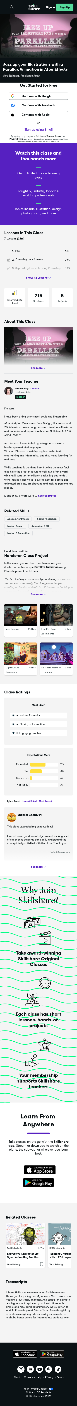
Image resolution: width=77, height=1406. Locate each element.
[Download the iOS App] (25, 1354)
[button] (6, 7)
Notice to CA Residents (38, 1392)
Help (39, 1377)
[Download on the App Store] (38, 1170)
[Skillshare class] (25, 1234)
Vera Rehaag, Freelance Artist (21, 75)
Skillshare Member (51, 667)
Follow (35, 388)
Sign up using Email (38, 129)
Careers (28, 1377)
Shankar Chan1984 (30, 814)
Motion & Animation (18, 533)
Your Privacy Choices (35, 1388)
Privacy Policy (16, 139)
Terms (60, 1377)
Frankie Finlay (48, 629)
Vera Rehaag (27, 388)
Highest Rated (13, 801)
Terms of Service (54, 136)
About (17, 1377)
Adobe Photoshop (47, 519)
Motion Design (15, 526)
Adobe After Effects (18, 519)
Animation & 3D (40, 526)
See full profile (47, 495)
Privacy (49, 1377)
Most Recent (45, 801)
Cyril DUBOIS (12, 667)
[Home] (34, 7)
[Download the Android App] (52, 1354)
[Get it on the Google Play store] (38, 1183)
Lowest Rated (29, 801)
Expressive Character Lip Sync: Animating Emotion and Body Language (23, 1257)
